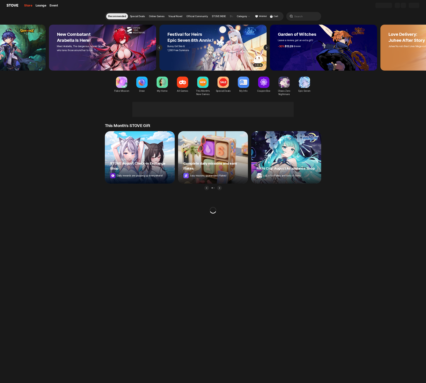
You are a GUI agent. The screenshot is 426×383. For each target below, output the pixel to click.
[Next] (267, 48)
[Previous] (159, 48)
